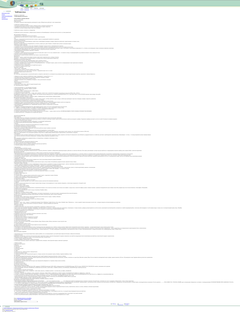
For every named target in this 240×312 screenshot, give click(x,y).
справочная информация (7, 16)
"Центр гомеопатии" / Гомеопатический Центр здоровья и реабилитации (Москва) (21, 308)
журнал (3, 14)
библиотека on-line (6, 13)
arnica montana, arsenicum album (24, 299)
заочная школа (5, 18)
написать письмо (9, 310)
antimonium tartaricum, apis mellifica (24, 298)
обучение (4, 17)
